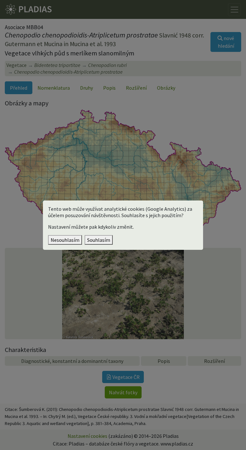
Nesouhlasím (65, 240)
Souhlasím (98, 240)
